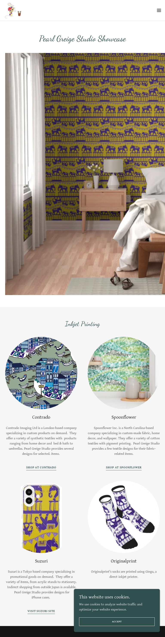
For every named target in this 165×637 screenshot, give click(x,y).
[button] (159, 10)
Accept (117, 621)
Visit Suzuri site (41, 611)
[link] (13, 10)
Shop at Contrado (41, 467)
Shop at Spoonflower (124, 467)
